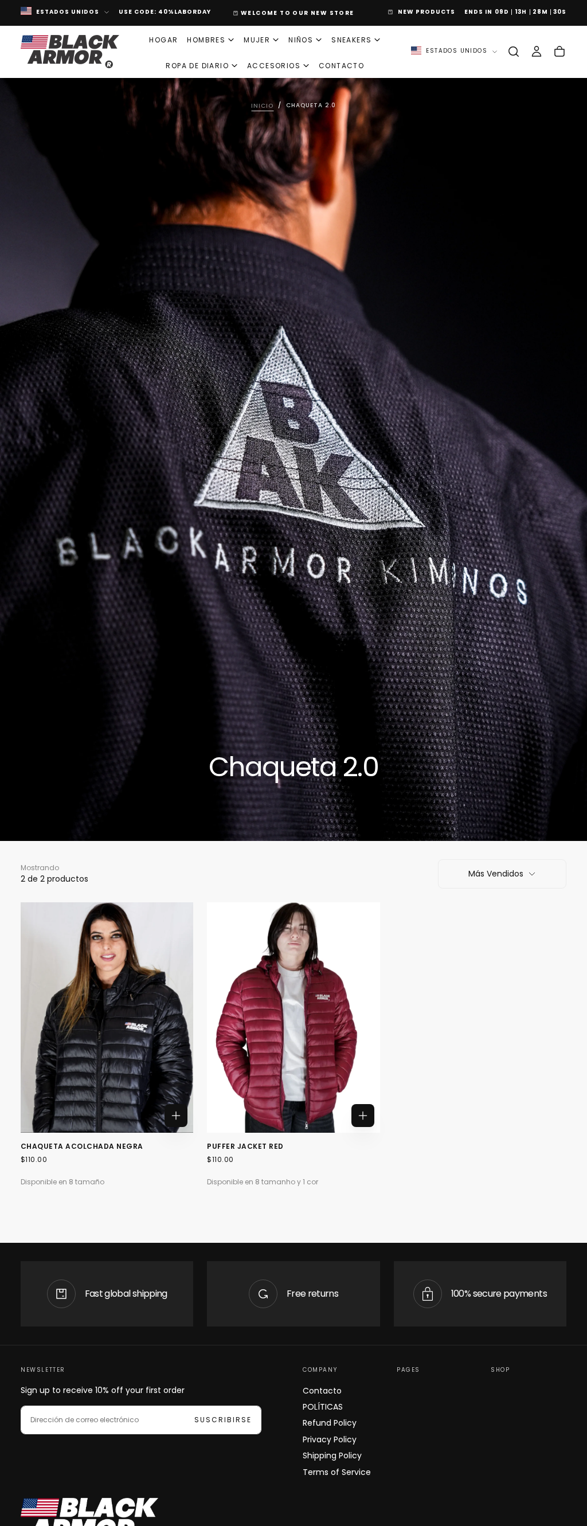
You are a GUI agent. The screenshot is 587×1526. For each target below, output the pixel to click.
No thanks (293, 829)
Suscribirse (361, 794)
